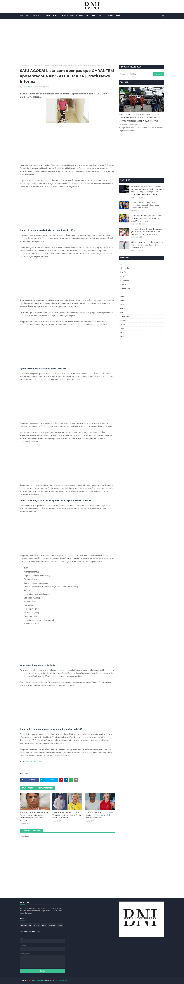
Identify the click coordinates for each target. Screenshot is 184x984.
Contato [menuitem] (37, 16)
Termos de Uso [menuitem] (51, 16)
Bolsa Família (124, 268)
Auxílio (122, 264)
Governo (122, 308)
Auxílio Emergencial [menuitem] (95, 16)
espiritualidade (125, 288)
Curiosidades (124, 280)
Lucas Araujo (28, 87)
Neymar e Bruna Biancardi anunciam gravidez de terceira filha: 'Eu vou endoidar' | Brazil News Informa (147, 231)
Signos (122, 333)
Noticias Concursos (34, 761)
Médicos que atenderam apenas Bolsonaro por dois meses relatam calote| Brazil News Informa (34, 816)
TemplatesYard (38, 980)
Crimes (122, 276)
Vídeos (122, 337)
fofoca (122, 304)
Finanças (123, 300)
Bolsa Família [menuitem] (114, 16)
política (122, 325)
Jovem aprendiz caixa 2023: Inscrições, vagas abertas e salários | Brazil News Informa (146, 205)
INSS (121, 312)
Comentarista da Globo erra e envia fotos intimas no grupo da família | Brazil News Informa (146, 218)
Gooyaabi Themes (60, 980)
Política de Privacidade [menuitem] (72, 16)
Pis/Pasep (123, 320)
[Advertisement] (92, 42)
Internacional (124, 316)
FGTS (121, 292)
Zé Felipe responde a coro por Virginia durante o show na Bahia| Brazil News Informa (66, 815)
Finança (122, 296)
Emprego (123, 284)
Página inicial (24, 66)
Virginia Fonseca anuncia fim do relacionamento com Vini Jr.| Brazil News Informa (99, 815)
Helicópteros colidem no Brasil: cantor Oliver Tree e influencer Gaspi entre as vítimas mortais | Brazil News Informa (139, 117)
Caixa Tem (123, 272)
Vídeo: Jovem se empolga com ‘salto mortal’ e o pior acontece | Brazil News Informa (147, 244)
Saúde (122, 329)
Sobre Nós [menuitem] (24, 16)
